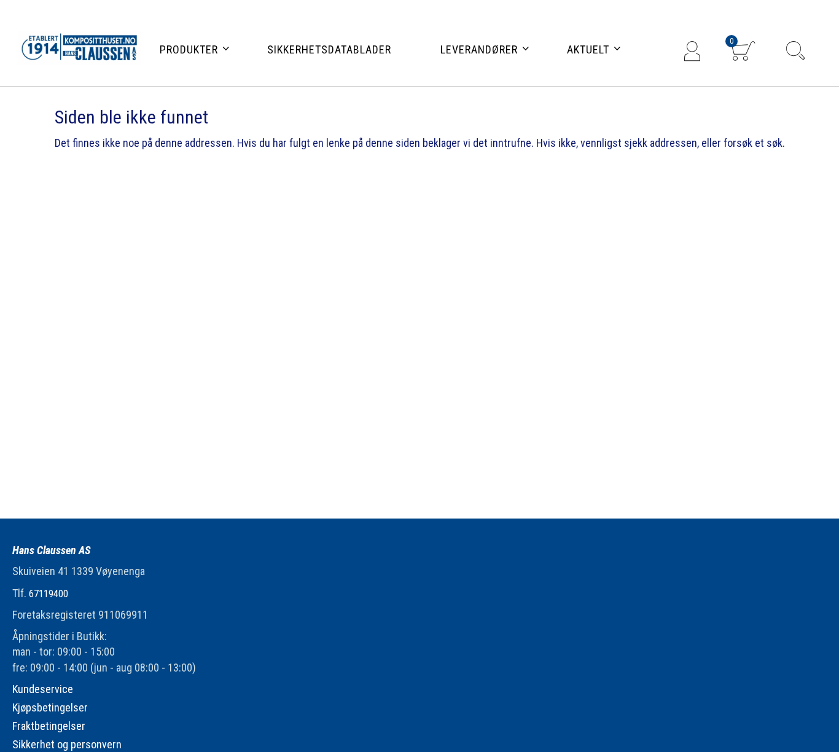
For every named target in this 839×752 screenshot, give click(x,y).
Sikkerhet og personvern (67, 744)
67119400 (48, 594)
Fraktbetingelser (48, 725)
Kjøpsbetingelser (50, 707)
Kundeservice (42, 689)
